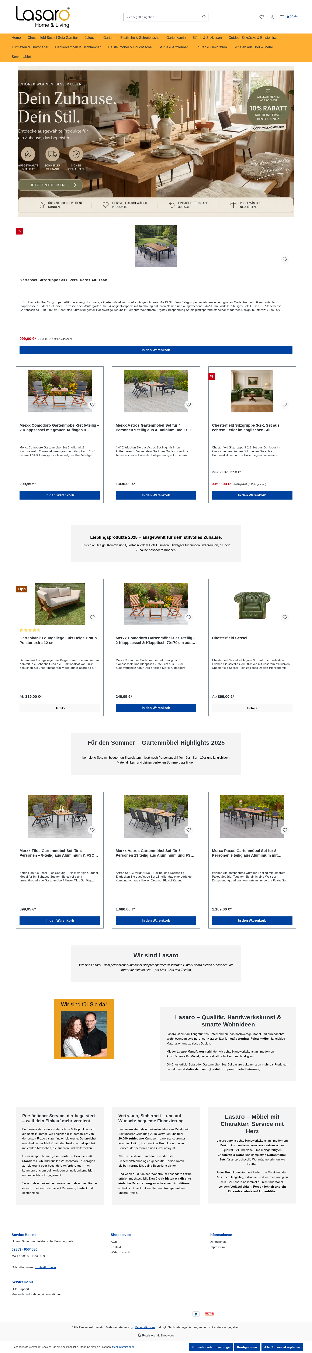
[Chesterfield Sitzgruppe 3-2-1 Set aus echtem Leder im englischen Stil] (252, 391)
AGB (114, 1241)
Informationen (221, 1235)
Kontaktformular (45, 1267)
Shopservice (121, 1235)
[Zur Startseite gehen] (43, 16)
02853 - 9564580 (24, 1249)
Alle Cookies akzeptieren (282, 1347)
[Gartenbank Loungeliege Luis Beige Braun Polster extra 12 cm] (60, 604)
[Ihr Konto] (272, 17)
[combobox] (161, 17)
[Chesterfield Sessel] (252, 604)
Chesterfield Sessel (229, 638)
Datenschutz (218, 1241)
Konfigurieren (247, 1347)
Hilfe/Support (20, 1289)
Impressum (217, 1247)
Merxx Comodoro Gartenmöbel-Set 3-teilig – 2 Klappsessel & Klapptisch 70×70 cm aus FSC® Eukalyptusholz (155, 640)
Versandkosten (145, 1327)
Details (60, 708)
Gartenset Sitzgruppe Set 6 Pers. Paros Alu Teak (63, 280)
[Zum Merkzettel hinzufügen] (285, 259)
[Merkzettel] (262, 17)
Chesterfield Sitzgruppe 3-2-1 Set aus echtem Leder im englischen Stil (246, 427)
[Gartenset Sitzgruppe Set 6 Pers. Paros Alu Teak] (156, 246)
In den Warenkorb (156, 350)
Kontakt (116, 1247)
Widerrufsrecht (121, 1252)
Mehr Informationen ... (124, 1347)
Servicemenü (22, 1282)
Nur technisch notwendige (210, 1347)
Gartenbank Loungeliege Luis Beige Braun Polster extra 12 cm (58, 640)
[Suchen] (203, 17)
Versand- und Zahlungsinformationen (37, 1294)
